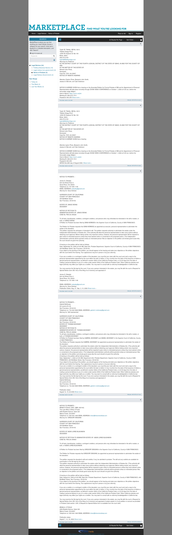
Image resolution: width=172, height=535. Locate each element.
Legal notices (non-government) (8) (44, 70)
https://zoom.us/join (75, 93)
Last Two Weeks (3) (37, 87)
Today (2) (34, 82)
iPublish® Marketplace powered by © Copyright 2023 (86, 531)
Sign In (131, 33)
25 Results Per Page (116, 40)
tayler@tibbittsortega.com (68, 59)
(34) (37, 65)
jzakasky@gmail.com (78, 189)
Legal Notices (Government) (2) (43, 75)
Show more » (76, 97)
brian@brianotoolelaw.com (98, 416)
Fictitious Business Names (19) (43, 68)
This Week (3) (35, 84)
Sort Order (130, 40)
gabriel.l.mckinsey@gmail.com (99, 310)
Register (138, 33)
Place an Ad (122, 33)
